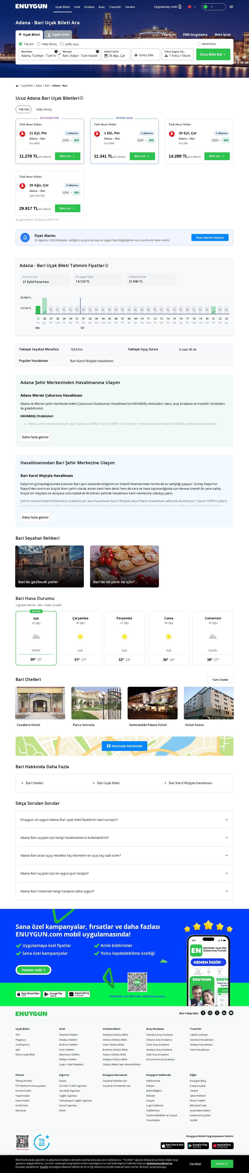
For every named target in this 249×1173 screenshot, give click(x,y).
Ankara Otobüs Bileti (115, 1039)
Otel (62, 1029)
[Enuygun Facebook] (203, 1013)
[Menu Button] (214, 6)
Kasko (63, 1080)
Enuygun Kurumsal (115, 1075)
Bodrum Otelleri (68, 1044)
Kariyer (150, 1100)
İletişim (150, 1085)
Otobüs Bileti (111, 1029)
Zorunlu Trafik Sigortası (73, 1085)
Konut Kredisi (23, 1090)
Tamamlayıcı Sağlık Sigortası (75, 1100)
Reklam (150, 1095)
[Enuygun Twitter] (217, 1013)
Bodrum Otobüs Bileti (115, 1049)
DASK (62, 1110)
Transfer (196, 1029)
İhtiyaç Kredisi (24, 1080)
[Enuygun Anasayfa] (31, 7)
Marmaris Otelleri (69, 1054)
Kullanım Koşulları (200, 1115)
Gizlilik (193, 1120)
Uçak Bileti (27, 85)
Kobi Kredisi (23, 1100)
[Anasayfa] (17, 85)
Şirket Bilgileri (154, 1090)
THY (18, 1034)
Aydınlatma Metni (200, 1110)
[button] (38, 310)
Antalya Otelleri (68, 1039)
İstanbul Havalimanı (201, 1039)
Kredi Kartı (22, 1105)
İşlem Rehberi (198, 1095)
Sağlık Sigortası (68, 1095)
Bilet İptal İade (198, 1105)
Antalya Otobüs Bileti (115, 1059)
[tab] (29, 34)
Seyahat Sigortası (69, 1090)
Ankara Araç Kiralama (159, 1039)
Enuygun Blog (198, 1080)
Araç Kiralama (155, 1029)
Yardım (194, 1090)
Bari (47, 85)
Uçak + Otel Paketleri (71, 1064)
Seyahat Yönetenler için (117, 1085)
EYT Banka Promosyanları (31, 1085)
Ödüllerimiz (153, 1110)
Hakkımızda (153, 1080)
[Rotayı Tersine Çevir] (59, 55)
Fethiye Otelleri (68, 1059)
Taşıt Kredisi (23, 1095)
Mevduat (21, 1110)
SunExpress (23, 1044)
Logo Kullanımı (154, 1105)
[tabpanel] (124, 52)
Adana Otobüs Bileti (114, 1054)
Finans (20, 1075)
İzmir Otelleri (66, 1049)
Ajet (18, 1049)
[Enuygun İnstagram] (210, 1013)
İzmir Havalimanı (200, 1049)
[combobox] (38, 56)
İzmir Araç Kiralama (157, 1044)
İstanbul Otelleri (68, 1034)
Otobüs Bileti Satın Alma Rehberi (122, 1064)
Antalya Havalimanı (201, 1044)
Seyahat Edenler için (115, 1080)
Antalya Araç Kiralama (159, 1049)
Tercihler (195, 1163)
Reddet (44, 1167)
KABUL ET (222, 1163)
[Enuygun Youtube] (231, 1013)
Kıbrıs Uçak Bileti (25, 1054)
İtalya (39, 85)
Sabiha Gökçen (199, 1034)
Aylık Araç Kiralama (157, 1054)
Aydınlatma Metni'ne (159, 1163)
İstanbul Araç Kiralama (159, 1034)
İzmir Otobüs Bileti (113, 1044)
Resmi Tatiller (198, 1100)
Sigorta (64, 1075)
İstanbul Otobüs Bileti (115, 1034)
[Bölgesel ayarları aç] (192, 6)
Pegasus (21, 1039)
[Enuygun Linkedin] (224, 1013)
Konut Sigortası (68, 1105)
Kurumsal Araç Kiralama (160, 1059)
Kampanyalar (198, 1085)
